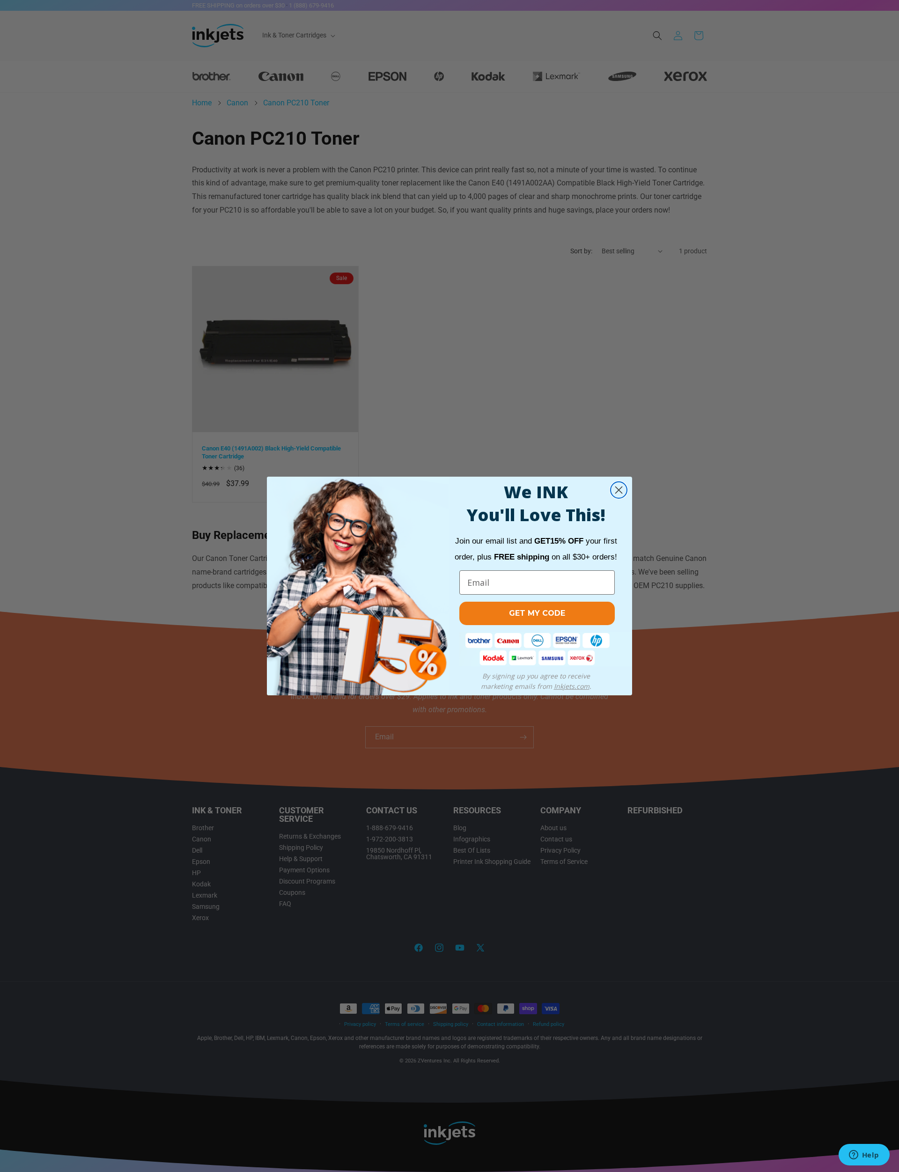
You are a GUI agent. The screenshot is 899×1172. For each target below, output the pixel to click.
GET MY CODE (537, 613)
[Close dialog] (619, 490)
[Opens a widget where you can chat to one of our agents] (864, 1155)
